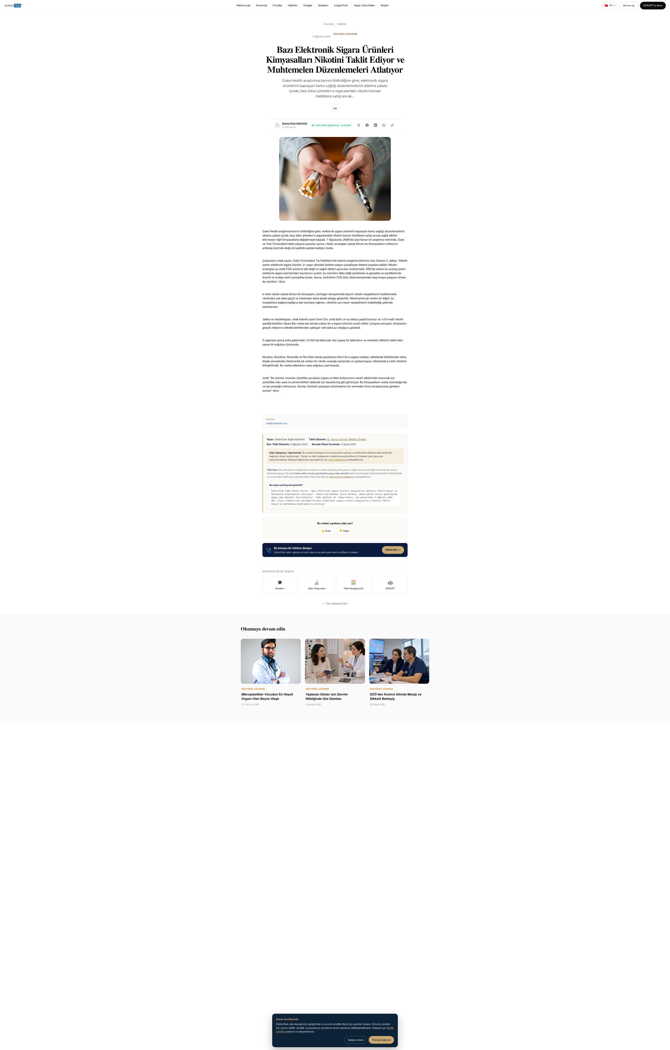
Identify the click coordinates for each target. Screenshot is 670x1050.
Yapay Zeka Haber (364, 5)
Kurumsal (261, 5)
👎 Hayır (344, 531)
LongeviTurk (341, 5)
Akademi (323, 5)
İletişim (385, 5)
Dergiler (307, 5)
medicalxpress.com (276, 423)
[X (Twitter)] (359, 125)
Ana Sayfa (329, 23)
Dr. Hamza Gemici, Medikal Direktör (347, 439)
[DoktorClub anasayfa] (13, 5)
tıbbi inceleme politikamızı (341, 476)
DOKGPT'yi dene (652, 5)
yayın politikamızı (337, 459)
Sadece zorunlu (356, 1039)
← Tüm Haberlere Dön (335, 603)
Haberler (293, 5)
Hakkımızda (243, 5)
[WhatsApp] (384, 125)
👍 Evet (325, 531)
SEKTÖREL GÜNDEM (345, 34)
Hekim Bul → (393, 549)
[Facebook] (367, 125)
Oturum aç (629, 5)
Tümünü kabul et (381, 1039)
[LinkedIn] (375, 125)
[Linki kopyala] (392, 125)
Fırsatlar (277, 5)
